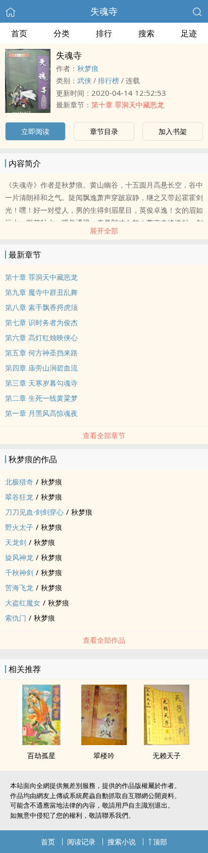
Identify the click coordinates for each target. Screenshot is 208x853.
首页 (19, 33)
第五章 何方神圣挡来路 (41, 352)
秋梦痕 (87, 68)
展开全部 (104, 230)
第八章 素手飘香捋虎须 (41, 307)
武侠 (84, 80)
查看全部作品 (104, 640)
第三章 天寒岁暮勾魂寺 (41, 383)
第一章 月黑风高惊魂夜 (41, 413)
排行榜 (108, 80)
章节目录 (104, 131)
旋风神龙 (19, 557)
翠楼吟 (104, 755)
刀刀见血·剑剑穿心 (34, 512)
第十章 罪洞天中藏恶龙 (127, 104)
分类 (62, 33)
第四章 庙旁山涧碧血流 (41, 368)
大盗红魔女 (22, 602)
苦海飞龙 (19, 587)
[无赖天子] (166, 742)
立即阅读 (35, 131)
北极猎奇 (19, 481)
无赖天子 (166, 755)
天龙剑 (15, 542)
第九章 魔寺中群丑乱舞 (41, 292)
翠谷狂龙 (19, 497)
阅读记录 (81, 841)
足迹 (189, 33)
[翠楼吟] (104, 742)
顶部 (160, 841)
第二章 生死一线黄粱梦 (41, 398)
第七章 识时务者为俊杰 (41, 322)
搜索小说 (122, 841)
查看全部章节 (104, 435)
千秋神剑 (19, 572)
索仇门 (15, 618)
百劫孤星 (41, 755)
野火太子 (19, 527)
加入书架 (173, 131)
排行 (104, 33)
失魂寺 (104, 11)
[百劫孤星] (41, 742)
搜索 (146, 33)
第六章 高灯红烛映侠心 (41, 337)
